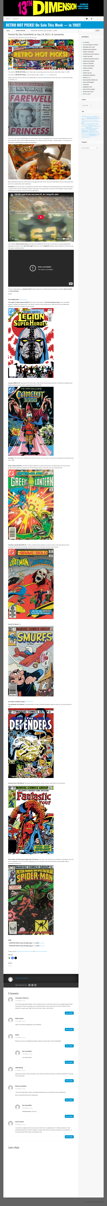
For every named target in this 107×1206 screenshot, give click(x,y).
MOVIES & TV (87, 77)
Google (29, 985)
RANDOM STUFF (87, 87)
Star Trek (83, 134)
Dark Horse (97, 121)
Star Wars (87, 134)
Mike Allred (86, 129)
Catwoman (84, 121)
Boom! (85, 120)
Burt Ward (89, 120)
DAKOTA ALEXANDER (89, 61)
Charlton (88, 121)
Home (8, 30)
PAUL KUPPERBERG (88, 82)
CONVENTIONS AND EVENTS (91, 59)
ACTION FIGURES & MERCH (90, 45)
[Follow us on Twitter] (86, 18)
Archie (95, 116)
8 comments (58, 34)
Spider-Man (91, 133)
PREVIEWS (86, 84)
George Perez (91, 125)
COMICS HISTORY (20, 30)
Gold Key (96, 125)
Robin (83, 133)
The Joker (83, 135)
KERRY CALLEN (87, 73)
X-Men (90, 137)
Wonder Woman (85, 137)
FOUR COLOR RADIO (88, 66)
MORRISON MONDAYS (89, 75)
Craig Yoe (92, 121)
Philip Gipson (19, 1018)
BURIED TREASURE (88, 52)
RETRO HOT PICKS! (88, 91)
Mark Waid (83, 128)
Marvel (89, 128)
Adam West (84, 116)
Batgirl (85, 118)
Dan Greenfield (26, 34)
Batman (90, 118)
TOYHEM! (88, 135)
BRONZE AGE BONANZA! (89, 49)
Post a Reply (69, 1013)
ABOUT (8, 19)
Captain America (94, 120)
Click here (46, 75)
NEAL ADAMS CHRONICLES (90, 80)
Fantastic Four (85, 125)
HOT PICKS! (86, 70)
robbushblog (19, 1067)
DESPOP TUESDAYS (88, 63)
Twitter (35, 985)
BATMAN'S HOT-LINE (89, 47)
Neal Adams (93, 130)
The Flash (98, 134)
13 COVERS (86, 42)
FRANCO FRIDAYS (88, 68)
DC (83, 123)
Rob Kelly (86, 133)
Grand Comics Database (41, 951)
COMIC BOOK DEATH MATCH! (91, 54)
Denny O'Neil (87, 123)
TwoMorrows (93, 136)
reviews (96, 131)
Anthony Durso (90, 116)
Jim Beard (98, 126)
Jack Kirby (93, 126)
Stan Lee (97, 133)
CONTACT (15, 19)
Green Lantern (85, 126)
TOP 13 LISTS (87, 94)
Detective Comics (95, 123)
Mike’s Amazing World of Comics (25, 951)
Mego (93, 128)
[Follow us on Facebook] (91, 18)
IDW (89, 126)
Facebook (32, 985)
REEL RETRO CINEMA (89, 89)
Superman (92, 134)
